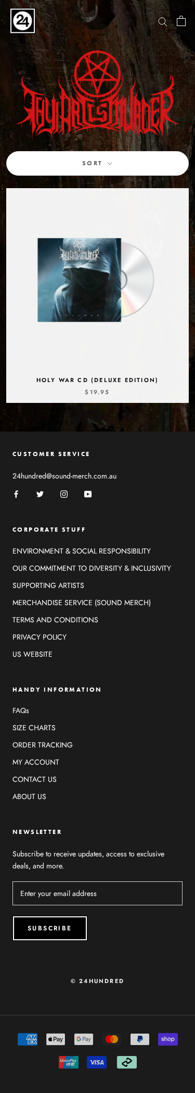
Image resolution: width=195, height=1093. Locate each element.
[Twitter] (40, 494)
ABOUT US (29, 796)
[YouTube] (88, 494)
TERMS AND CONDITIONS (55, 620)
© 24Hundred (97, 981)
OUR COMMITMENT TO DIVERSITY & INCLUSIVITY (91, 568)
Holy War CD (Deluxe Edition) (97, 380)
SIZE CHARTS (34, 727)
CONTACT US (34, 779)
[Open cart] (181, 21)
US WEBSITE (32, 654)
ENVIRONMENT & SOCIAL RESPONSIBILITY (81, 551)
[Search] (162, 20)
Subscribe (50, 928)
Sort (94, 163)
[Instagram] (64, 494)
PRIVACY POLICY (39, 637)
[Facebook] (16, 494)
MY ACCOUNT (35, 762)
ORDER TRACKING (42, 745)
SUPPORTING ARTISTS (48, 585)
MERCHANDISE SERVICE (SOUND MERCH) (81, 602)
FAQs (20, 710)
